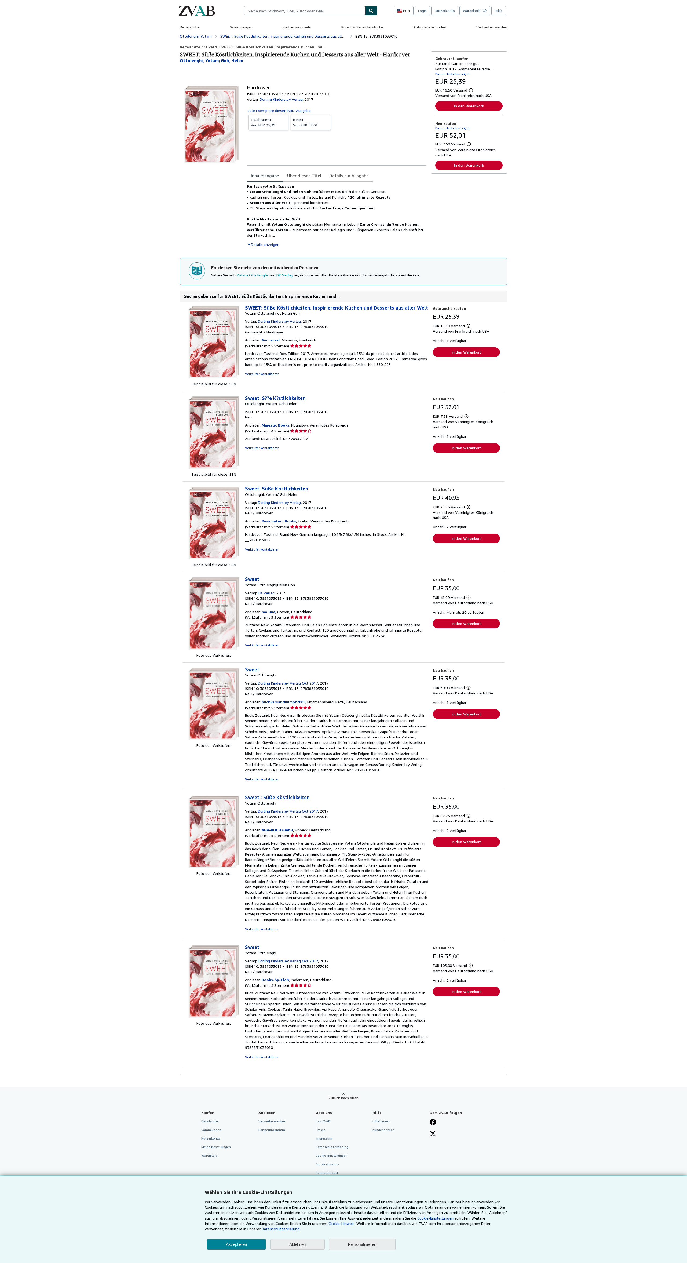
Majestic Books (275, 425)
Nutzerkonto (445, 11)
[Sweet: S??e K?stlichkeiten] (214, 469)
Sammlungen (241, 27)
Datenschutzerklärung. (281, 1228)
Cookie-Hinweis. (341, 1223)
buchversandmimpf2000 (283, 702)
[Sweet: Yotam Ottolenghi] (214, 740)
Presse (321, 1130)
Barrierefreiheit (327, 1173)
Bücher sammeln (297, 27)
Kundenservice (383, 1130)
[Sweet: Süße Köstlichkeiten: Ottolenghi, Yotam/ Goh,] (214, 559)
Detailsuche (190, 27)
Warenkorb (209, 1155)
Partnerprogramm (271, 1130)
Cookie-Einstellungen (435, 1218)
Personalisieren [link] (362, 1244)
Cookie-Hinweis (327, 1164)
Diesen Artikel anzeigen (452, 74)
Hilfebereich (381, 1121)
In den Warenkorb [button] (469, 106)
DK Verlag (284, 275)
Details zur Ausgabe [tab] (349, 175)
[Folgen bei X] (433, 1134)
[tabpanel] (336, 215)
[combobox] (304, 10)
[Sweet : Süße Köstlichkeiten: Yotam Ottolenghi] (214, 868)
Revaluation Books (279, 521)
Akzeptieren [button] (236, 1244)
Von (263, 122)
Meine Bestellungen (216, 1147)
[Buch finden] (371, 10)
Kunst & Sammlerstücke (362, 27)
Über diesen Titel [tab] (304, 175)
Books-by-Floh (275, 979)
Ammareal (271, 340)
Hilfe (499, 11)
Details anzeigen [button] (265, 244)
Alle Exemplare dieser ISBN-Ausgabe (279, 110)
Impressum (324, 1138)
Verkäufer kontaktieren (262, 374)
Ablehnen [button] (297, 1244)
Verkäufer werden (491, 27)
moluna (268, 611)
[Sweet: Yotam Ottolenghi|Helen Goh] (214, 649)
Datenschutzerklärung (332, 1147)
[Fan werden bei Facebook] (433, 1123)
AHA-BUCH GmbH (277, 830)
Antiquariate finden (429, 27)
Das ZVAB (323, 1121)
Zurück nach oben (343, 1097)
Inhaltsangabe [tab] (265, 175)
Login (422, 11)
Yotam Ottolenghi (252, 275)
